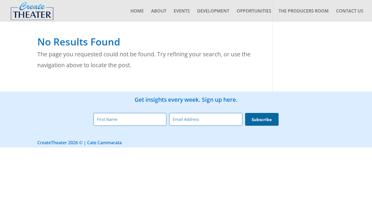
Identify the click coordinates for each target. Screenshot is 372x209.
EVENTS (182, 11)
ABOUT (158, 11)
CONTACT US (349, 11)
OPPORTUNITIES (254, 11)
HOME (137, 11)
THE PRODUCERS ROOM (304, 11)
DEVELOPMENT (213, 11)
